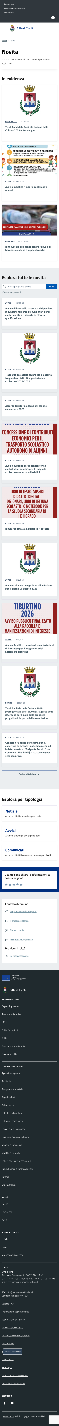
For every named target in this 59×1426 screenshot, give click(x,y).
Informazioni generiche (12, 1255)
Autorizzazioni (8, 1105)
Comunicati (7, 1212)
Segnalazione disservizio (13, 1319)
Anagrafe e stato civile (12, 1089)
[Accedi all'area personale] (53, 17)
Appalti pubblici (9, 1097)
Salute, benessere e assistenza (16, 1161)
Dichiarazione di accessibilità (15, 1375)
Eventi (5, 1247)
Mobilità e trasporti (11, 1153)
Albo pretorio (8, 12)
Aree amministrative (11, 1014)
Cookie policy (8, 1359)
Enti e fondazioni (10, 1030)
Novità (5, 1204)
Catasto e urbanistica (12, 1113)
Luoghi (5, 1239)
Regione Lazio (9, 4)
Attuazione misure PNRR (13, 1383)
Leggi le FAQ (8, 1303)
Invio (51, 286)
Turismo (5, 1177)
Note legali (7, 1367)
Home (4, 40)
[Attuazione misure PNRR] (29, 978)
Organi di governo (10, 1006)
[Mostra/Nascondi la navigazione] (3, 28)
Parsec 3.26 (8, 1416)
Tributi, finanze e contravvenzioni (17, 1169)
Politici (5, 1038)
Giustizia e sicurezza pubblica (15, 1137)
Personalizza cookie (13, 1351)
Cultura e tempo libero (12, 1121)
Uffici (4, 1022)
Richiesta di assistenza (12, 1327)
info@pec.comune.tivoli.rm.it (20, 1292)
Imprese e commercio (12, 1145)
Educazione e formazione (13, 1129)
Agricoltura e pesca (11, 1073)
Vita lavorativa (8, 1185)
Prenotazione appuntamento (15, 1311)
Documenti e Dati (10, 1054)
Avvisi (4, 1220)
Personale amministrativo (14, 1046)
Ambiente (6, 1081)
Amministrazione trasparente (14, 8)
